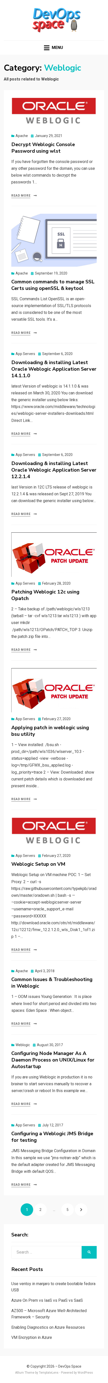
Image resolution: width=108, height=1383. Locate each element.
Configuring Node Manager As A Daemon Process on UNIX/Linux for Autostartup (52, 1060)
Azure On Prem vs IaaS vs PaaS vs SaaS (47, 1300)
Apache (22, 136)
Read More (20, 195)
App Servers (25, 354)
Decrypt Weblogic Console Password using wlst (43, 147)
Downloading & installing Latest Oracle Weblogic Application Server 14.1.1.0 (53, 369)
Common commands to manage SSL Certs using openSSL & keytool (52, 285)
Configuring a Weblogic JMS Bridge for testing (52, 1137)
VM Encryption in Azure (31, 1337)
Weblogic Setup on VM (38, 864)
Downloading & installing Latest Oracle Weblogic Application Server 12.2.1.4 (53, 470)
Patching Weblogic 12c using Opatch (45, 595)
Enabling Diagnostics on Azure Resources (48, 1327)
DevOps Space (69, 1366)
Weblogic (23, 1045)
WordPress (85, 1372)
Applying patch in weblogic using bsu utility (50, 731)
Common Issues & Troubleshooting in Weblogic (51, 982)
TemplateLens (49, 1372)
